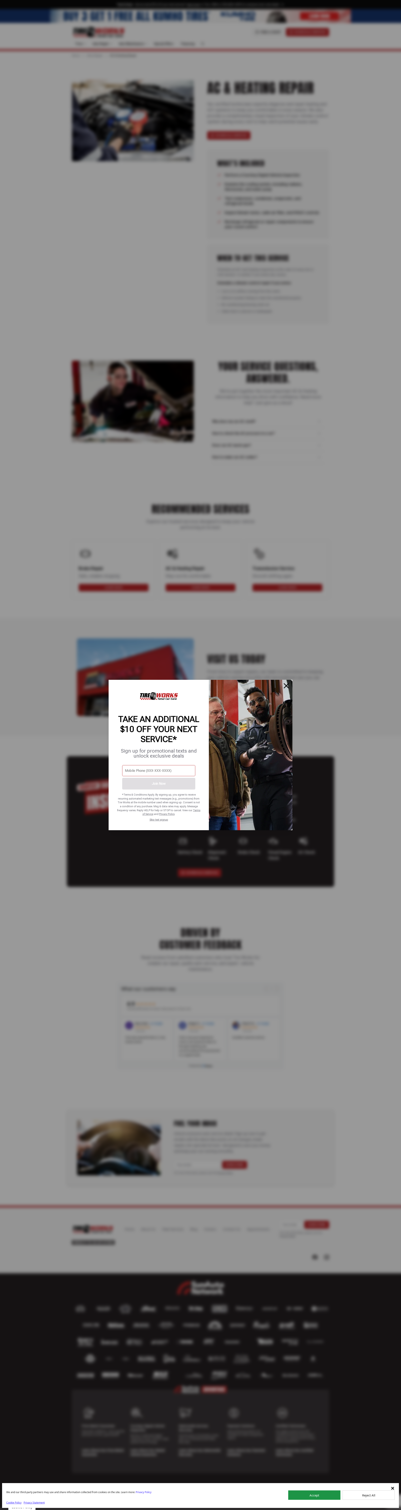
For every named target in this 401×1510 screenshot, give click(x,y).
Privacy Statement (34, 1502)
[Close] (286, 686)
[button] (393, 1488)
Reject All (368, 1495)
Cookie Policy (14, 1502)
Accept (314, 1495)
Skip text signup (159, 819)
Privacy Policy (167, 814)
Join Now (159, 784)
